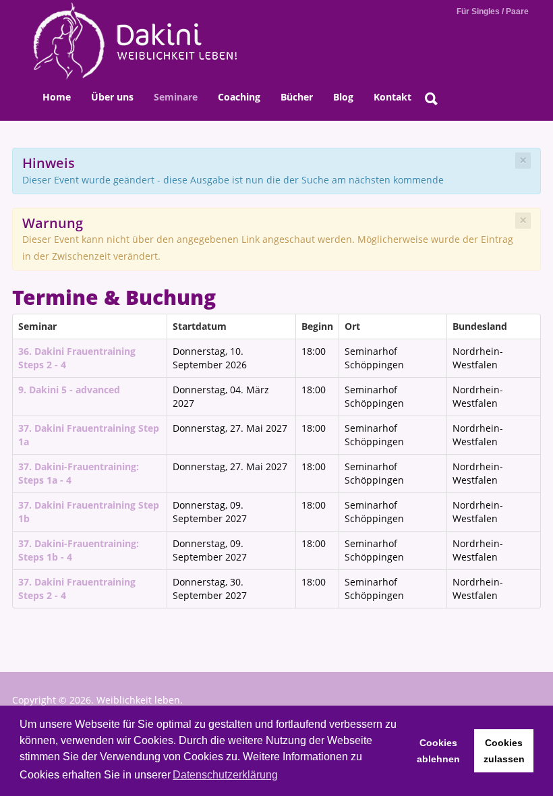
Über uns (112, 96)
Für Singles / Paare (493, 11)
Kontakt (392, 96)
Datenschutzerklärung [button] (225, 774)
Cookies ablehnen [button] (438, 750)
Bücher (297, 96)
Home (56, 96)
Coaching (239, 96)
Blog (343, 96)
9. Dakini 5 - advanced (69, 389)
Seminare (176, 96)
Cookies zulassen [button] (504, 750)
